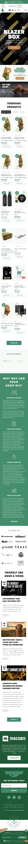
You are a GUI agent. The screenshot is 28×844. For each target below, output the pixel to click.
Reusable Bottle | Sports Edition (5, 212)
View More (14, 343)
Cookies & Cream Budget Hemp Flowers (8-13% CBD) (7, 175)
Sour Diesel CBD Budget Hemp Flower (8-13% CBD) (19, 175)
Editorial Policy (21, 807)
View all (14, 719)
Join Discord (14, 758)
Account (17, 804)
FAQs (10, 806)
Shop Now (14, 521)
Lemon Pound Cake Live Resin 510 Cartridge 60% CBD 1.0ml (6, 286)
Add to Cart (6, 146)
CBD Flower (15, 112)
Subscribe (14, 790)
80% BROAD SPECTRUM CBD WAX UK (19, 212)
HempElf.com (10, 804)
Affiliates (15, 806)
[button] (16, 10)
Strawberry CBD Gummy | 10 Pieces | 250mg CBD (19, 286)
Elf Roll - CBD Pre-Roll (20, 248)
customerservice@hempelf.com (17, 810)
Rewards (22, 804)
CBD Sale (22, 112)
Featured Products (6, 112)
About (6, 806)
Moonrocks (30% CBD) (7, 323)
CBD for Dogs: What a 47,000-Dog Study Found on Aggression (13, 642)
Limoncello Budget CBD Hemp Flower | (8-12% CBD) (7, 138)
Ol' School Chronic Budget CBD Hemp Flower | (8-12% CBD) (19, 138)
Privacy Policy (12, 807)
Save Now (14, 47)
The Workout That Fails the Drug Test (12, 600)
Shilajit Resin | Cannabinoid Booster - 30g (20, 324)
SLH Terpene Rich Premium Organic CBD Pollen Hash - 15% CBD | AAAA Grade (7, 249)
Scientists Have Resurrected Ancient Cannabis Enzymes (13, 686)
